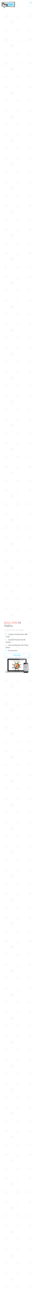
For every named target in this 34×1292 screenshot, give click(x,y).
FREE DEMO (17, 655)
